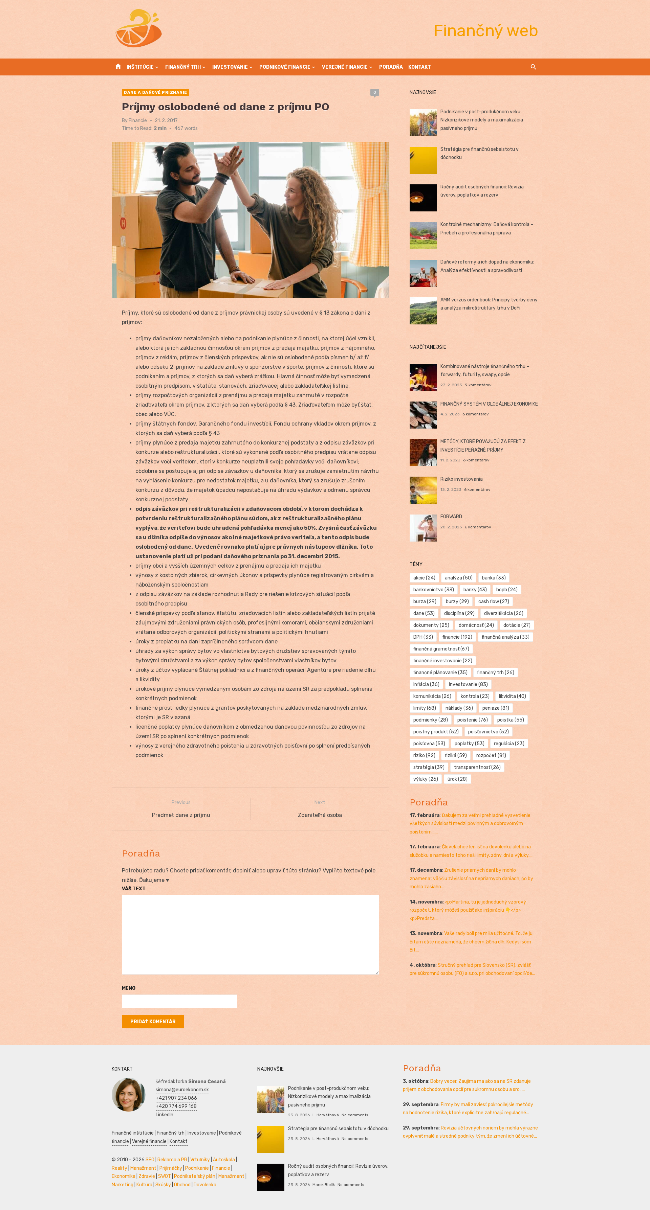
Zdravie (146, 1176)
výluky (425, 779)
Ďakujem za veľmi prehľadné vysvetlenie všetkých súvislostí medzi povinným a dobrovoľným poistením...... (470, 824)
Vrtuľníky (200, 1160)
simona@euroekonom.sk (182, 1090)
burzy (457, 601)
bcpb (507, 590)
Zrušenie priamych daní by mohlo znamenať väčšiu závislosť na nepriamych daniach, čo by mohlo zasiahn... (471, 878)
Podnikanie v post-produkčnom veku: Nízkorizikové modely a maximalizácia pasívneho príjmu (481, 120)
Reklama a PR (172, 1160)
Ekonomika (123, 1176)
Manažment (143, 1168)
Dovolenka (205, 1185)
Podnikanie (197, 1168)
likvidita (512, 696)
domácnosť (476, 625)
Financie (138, 120)
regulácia (509, 744)
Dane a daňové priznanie (155, 92)
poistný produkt (436, 732)
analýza (459, 578)
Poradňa (391, 67)
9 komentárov (478, 385)
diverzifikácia (503, 613)
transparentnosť (477, 767)
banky (475, 590)
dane (424, 613)
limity (424, 708)
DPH (423, 637)
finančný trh (495, 673)
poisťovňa (429, 744)
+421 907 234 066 (176, 1098)
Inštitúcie (140, 67)
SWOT (164, 1176)
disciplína (459, 613)
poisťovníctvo (488, 732)
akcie (424, 578)
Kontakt (419, 67)
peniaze (495, 708)
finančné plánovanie (440, 673)
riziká (456, 755)
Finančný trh (183, 67)
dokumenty (431, 625)
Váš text (134, 889)
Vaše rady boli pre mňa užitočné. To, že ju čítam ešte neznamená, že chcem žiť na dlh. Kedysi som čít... (471, 942)
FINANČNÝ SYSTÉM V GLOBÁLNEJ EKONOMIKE (489, 404)
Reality (119, 1168)
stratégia (429, 767)
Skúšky (163, 1185)
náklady (459, 708)
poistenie (472, 720)
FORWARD (451, 517)
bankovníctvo (433, 590)
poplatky (469, 744)
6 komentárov (475, 414)
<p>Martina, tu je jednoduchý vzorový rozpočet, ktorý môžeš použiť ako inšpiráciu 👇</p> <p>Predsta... (468, 910)
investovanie (468, 684)
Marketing (122, 1185)
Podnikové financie (284, 67)
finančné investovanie (442, 661)
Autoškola (224, 1160)
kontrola (475, 696)
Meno (128, 988)
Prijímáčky (170, 1168)
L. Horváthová (325, 1115)
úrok (458, 779)
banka (494, 578)
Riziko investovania (461, 479)
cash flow (493, 601)
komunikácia (432, 696)
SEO (150, 1160)
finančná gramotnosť (441, 649)
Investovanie (230, 67)
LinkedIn (164, 1115)
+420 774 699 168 (176, 1106)
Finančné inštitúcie (133, 1133)
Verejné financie (345, 67)
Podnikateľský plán (194, 1176)
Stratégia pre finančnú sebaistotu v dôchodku (338, 1129)
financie (457, 637)
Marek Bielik (323, 1184)
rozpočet (491, 755)
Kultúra (144, 1185)
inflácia (426, 684)
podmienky (430, 720)
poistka (510, 720)
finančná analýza (505, 637)
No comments (355, 1115)
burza (424, 601)
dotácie (516, 625)
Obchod (182, 1185)
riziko (424, 755)
